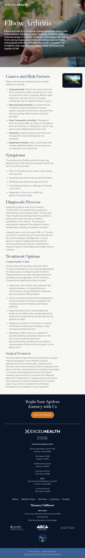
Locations (54, 499)
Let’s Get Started (42, 414)
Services (42, 499)
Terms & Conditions (48, 552)
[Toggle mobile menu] (79, 4)
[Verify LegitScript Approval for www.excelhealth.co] (42, 541)
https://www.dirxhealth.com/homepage (42, 520)
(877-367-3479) (42, 517)
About (15, 499)
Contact (66, 499)
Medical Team (28, 499)
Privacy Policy (34, 552)
